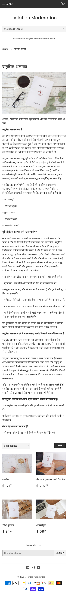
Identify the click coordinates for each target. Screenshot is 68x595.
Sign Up (60, 553)
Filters (60, 445)
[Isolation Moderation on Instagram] (33, 567)
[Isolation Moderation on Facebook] (27, 567)
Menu (9, 3)
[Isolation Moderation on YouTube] (38, 567)
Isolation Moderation (34, 18)
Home (5, 49)
